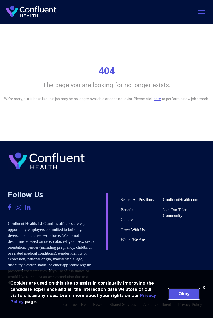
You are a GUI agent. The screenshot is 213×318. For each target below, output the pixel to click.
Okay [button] (184, 294)
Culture (127, 219)
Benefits (127, 210)
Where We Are (133, 240)
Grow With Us (133, 229)
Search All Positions (137, 199)
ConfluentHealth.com (180, 199)
